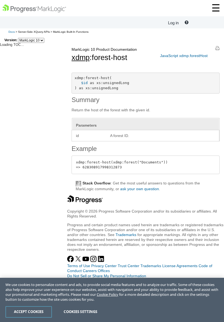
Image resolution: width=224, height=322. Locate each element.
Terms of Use (78, 266)
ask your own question (139, 189)
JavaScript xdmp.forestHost (184, 55)
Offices (104, 271)
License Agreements (180, 266)
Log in (173, 22)
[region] (112, 300)
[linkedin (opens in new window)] (101, 261)
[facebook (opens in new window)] (71, 261)
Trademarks (126, 234)
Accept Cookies (29, 311)
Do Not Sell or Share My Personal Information (106, 276)
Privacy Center (104, 266)
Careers (90, 271)
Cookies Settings (80, 311)
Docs (11, 31)
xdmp (81, 57)
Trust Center (128, 266)
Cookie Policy (107, 294)
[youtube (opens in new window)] (86, 261)
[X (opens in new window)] (78, 261)
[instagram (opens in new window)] (94, 261)
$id (84, 83)
